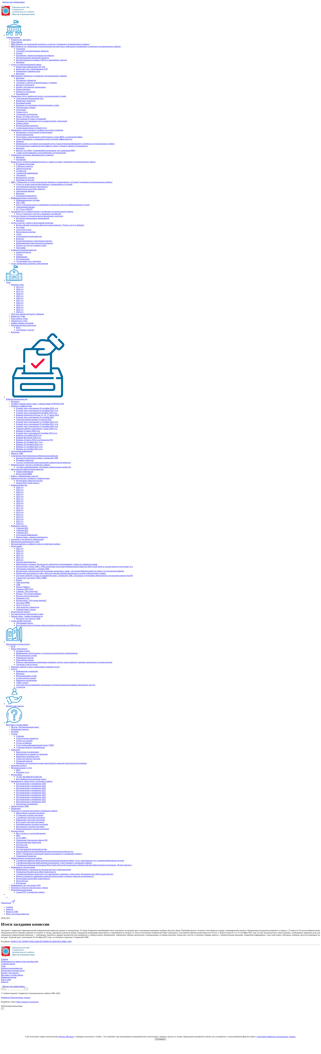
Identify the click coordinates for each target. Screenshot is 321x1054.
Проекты (20, 141)
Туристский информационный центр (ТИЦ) (35, 745)
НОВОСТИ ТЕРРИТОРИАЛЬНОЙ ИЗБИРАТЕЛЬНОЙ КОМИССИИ (41, 941)
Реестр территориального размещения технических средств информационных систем (53, 205)
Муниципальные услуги (21, 768)
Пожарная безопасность (26, 196)
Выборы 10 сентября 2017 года (29, 442)
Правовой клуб (22, 598)
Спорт (18, 234)
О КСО (14, 669)
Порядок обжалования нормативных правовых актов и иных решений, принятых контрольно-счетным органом (64, 662)
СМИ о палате (22, 683)
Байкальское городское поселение (30, 820)
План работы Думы (19, 318)
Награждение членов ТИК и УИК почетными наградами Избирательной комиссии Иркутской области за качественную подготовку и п (74, 566)
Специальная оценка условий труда (31, 128)
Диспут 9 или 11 (23, 605)
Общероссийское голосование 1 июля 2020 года (36, 429)
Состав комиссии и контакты (28, 261)
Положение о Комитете (26, 80)
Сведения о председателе (27, 664)
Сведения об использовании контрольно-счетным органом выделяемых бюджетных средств (55, 685)
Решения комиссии (19, 485)
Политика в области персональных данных (29, 888)
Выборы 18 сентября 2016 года (29, 444)
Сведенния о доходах (25, 330)
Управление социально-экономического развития (32, 155)
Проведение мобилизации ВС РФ (30, 67)
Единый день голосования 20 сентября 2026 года (37, 408)
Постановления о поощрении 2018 (31, 784)
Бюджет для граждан (15, 706)
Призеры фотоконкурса (26, 562)
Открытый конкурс (24, 761)
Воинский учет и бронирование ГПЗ (32, 69)
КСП (13, 646)
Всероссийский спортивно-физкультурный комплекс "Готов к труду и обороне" (50, 225)
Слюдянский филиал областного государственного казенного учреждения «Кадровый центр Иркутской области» (65, 874)
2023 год (19, 305)
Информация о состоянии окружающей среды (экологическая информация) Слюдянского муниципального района (65, 144)
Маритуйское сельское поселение (30, 813)
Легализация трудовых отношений (31, 119)
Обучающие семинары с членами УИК (32, 569)
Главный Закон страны (26, 609)
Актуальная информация (21, 451)
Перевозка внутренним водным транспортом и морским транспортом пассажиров (51, 763)
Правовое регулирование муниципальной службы (37, 105)
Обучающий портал (24, 623)
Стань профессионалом (21, 621)
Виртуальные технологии (28, 1002)
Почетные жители (19, 765)
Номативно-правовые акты (27, 756)
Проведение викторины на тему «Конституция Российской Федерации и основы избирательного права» (61, 573)
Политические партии (20, 612)
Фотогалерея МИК (24, 474)
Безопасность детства (25, 178)
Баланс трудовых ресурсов (27, 116)
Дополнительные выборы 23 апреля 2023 (33, 419)
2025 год (19, 309)
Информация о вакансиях (27, 671)
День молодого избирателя (27, 607)
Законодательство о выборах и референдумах (30, 478)
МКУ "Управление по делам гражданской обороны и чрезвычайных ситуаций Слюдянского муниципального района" (62, 182)
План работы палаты (25, 660)
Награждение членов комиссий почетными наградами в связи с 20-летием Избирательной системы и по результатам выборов (70, 571)
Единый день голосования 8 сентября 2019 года (36, 433)
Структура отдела (23, 230)
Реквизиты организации (26, 680)
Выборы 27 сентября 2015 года (29, 447)
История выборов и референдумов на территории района (35, 544)
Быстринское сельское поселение (30, 826)
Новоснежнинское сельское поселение (32, 829)
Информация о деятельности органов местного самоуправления (43, 869)
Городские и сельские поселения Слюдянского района (34, 811)
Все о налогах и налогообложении (31, 833)
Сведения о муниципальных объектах (32, 51)
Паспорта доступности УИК (28, 618)
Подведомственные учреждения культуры (34, 241)
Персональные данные (25, 107)
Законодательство (23, 168)
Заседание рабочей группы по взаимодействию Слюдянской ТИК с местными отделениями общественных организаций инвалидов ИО (74, 575)
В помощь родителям (25, 164)
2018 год (19, 294)
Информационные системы (28, 200)
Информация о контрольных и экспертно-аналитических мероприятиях (47, 653)
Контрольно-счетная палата (18, 644)
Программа (21, 248)
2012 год (19, 519)
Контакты (20, 62)
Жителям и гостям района (17, 725)
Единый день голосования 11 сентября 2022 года (37, 422)
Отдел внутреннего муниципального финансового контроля (37, 216)
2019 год (19, 296)
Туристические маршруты (27, 738)
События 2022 (22, 530)
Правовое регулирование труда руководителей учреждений (41, 121)
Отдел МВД (21, 838)
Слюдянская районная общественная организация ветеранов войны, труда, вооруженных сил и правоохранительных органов (70, 860)
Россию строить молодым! (27, 596)
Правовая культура (19, 526)
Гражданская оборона (25, 191)
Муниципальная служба (26, 655)
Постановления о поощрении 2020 (31, 788)
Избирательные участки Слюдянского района (30, 465)
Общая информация (24, 471)
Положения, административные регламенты (35, 55)
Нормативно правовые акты (28, 71)
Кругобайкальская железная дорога (31, 779)
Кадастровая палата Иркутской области (33, 878)
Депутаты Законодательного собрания (27, 314)
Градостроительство (24, 135)
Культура (20, 239)
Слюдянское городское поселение (30, 817)
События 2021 (22, 533)
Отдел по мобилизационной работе (26, 64)
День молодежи (22, 582)
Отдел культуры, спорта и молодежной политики (32, 223)
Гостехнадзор (21, 845)
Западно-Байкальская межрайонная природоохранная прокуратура (44, 851)
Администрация (13, 37)
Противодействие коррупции (23, 325)
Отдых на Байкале (24, 743)
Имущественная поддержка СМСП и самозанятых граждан (41, 60)
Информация (21, 257)
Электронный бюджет (25, 207)
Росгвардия (21, 883)
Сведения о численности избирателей (27, 539)
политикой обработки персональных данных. (276, 1037)
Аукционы (20, 49)
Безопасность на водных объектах (30, 189)
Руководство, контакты (21, 40)
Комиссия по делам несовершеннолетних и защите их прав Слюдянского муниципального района (53, 162)
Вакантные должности (25, 101)
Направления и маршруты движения (32, 754)
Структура (20, 687)
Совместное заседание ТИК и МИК (31, 578)
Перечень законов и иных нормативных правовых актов (35, 667)
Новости (4, 982)
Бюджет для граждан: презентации (31, 87)
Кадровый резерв (23, 103)
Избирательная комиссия (16, 399)
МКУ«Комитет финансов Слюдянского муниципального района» (39, 76)
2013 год (19, 517)
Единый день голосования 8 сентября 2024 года (36, 413)
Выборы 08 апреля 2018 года (28, 438)
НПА (18, 328)
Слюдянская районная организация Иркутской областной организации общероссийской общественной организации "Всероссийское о (74, 865)
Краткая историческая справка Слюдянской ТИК (37, 458)
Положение (21, 159)
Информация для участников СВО (26, 885)
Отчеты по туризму (24, 741)
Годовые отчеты (23, 651)
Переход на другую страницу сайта (31, 245)
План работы (16, 42)
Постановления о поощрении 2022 (31, 793)
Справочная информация (27, 173)
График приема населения (22, 323)
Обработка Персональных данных (15, 997)
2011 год (19, 521)
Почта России (22, 881)
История (14, 732)
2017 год (19, 291)
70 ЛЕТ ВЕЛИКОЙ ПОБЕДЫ (29, 777)
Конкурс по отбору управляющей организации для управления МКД (45, 150)
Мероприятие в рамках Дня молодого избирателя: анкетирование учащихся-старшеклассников (56, 564)
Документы (21, 175)
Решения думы (17, 285)
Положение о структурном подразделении (34, 132)
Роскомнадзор (22, 847)
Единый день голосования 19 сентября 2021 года (37, 424)
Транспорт (15, 750)
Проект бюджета (23, 89)
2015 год (19, 287)
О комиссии (21, 171)
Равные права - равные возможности (32, 537)
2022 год (19, 303)
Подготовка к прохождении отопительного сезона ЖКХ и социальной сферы (49, 137)
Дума (8, 282)
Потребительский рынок (21, 890)
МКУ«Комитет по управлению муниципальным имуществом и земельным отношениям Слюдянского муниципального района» (66, 46)
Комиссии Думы (18, 316)
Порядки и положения (25, 92)
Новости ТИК (17, 453)
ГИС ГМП (20, 202)
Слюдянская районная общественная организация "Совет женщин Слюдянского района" (54, 863)
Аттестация (21, 110)
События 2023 (22, 528)
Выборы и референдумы (21, 406)
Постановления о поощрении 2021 (31, 790)
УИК (18, 585)
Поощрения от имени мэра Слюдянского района (31, 781)
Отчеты (19, 53)
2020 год (19, 298)
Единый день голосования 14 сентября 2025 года (37, 410)
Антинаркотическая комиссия (29, 236)
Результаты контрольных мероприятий (32, 218)
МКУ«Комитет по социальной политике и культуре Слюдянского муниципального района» (50, 44)
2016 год (19, 289)
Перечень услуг (22, 772)
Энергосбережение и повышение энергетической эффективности (44, 139)
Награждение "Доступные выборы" (31, 600)
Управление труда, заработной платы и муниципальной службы (38, 96)
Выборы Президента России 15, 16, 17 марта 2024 (37, 415)
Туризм (14, 734)
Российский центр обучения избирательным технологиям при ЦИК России (48, 625)
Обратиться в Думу (19, 321)
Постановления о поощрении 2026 (31, 802)
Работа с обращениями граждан (24, 476)
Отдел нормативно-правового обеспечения (29, 263)
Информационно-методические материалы (34, 243)
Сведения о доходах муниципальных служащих (36, 83)
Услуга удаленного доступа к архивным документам (38, 214)
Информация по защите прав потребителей (19, 961)
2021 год (19, 300)
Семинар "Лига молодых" (27, 591)
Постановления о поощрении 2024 (31, 797)
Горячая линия (22, 123)
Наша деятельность (19, 649)
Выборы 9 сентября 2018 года (29, 435)
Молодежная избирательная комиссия (27, 469)
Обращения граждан (25, 658)
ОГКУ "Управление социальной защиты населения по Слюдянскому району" (49, 854)
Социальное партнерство (27, 114)
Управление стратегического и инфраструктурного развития (37, 130)
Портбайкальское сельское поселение (32, 824)
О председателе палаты (26, 678)
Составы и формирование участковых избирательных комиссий (43, 467)
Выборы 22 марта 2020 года (28, 431)
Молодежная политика (26, 232)
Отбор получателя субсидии (28, 759)
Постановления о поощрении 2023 (31, 795)
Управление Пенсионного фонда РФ (32, 840)
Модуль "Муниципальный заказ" (25, 727)
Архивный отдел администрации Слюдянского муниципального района (42, 211)
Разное (19, 580)
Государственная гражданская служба (27, 614)
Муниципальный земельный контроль (32, 58)
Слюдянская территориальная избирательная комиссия (34, 456)
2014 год (19, 514)
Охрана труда (22, 112)
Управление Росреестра (26, 856)
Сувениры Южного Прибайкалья (30, 747)
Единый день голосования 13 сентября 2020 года (37, 426)
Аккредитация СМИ (20, 806)
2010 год (19, 523)
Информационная (8, 977)
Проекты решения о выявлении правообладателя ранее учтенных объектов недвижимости (55, 876)
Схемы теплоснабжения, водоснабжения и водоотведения (41, 153)
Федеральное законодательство (29, 481)
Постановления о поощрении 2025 (31, 799)
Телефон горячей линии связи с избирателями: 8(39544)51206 (37, 404)
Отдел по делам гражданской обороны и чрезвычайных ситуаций (44, 184)
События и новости (24, 166)
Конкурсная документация (27, 752)
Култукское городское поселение (30, 822)
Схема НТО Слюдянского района (30, 892)
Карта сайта (6, 979)
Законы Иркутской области (27, 483)
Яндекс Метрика (66, 1037)
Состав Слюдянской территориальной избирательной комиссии (43, 462)
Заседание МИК (23, 603)
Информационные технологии (24, 198)
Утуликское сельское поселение (29, 815)
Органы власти (17, 831)
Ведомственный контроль (27, 125)
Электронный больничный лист (30, 98)
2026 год (19, 312)
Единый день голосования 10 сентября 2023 (35, 417)
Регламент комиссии (25, 460)
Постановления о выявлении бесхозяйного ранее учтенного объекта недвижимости (52, 146)
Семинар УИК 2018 (24, 589)
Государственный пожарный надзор (31, 849)
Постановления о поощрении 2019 (31, 786)
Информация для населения (23, 867)
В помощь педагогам (25, 180)
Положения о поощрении (27, 804)
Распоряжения (22, 94)
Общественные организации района (26, 858)
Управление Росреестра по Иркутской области (36, 872)
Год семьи (20, 227)
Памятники (16, 808)
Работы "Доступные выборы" (29, 594)
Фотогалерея (16, 546)
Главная (4, 959)
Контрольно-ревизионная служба (25, 542)
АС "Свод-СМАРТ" (24, 209)
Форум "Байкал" (23, 587)
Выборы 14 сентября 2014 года (29, 449)
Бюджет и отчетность (25, 85)
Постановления (22, 259)
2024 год (19, 307)
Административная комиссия (23, 250)
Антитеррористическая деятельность (32, 187)
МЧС (18, 836)
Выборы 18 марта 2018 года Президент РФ (34, 440)
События (20, 736)
